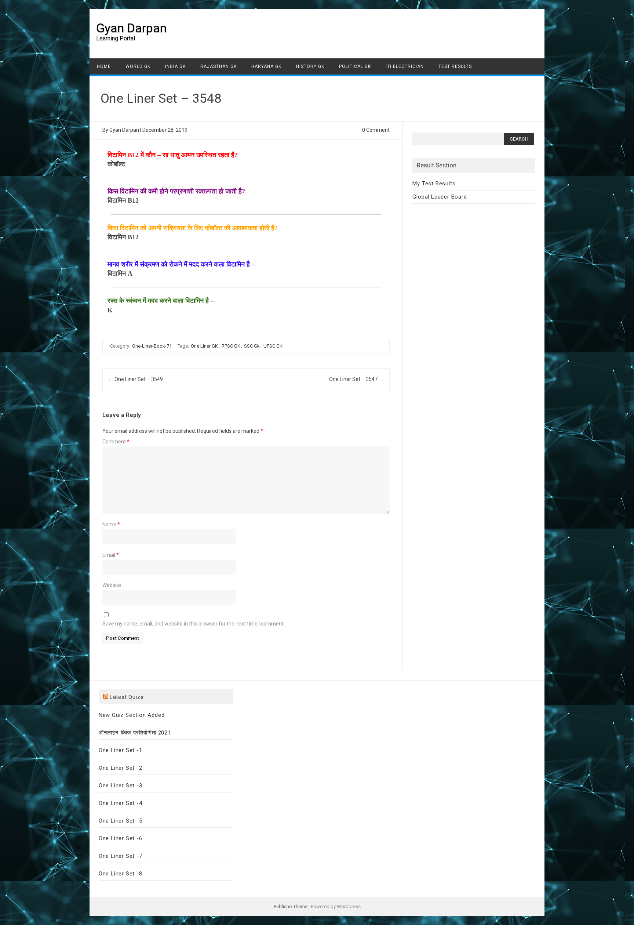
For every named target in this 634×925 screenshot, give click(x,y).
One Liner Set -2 (120, 768)
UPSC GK (273, 346)
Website (111, 585)
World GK (137, 66)
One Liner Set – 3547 (356, 379)
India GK (175, 66)
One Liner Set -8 (120, 873)
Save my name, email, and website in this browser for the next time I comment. (193, 624)
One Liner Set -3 (120, 785)
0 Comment (376, 130)
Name (111, 524)
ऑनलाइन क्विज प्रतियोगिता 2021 (135, 732)
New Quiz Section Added (132, 715)
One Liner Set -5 (120, 820)
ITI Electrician (405, 66)
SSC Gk (252, 346)
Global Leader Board (439, 196)
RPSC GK (231, 346)
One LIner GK (204, 346)
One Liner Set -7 (120, 856)
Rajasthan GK (218, 66)
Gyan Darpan (131, 28)
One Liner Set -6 (120, 838)
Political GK (355, 66)
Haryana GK (266, 66)
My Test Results (433, 183)
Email (110, 555)
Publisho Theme (290, 906)
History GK (310, 66)
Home (104, 66)
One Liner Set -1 (120, 750)
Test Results (455, 66)
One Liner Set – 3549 (135, 379)
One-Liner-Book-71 (152, 346)
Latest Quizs (127, 697)
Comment (116, 442)
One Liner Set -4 (120, 803)
